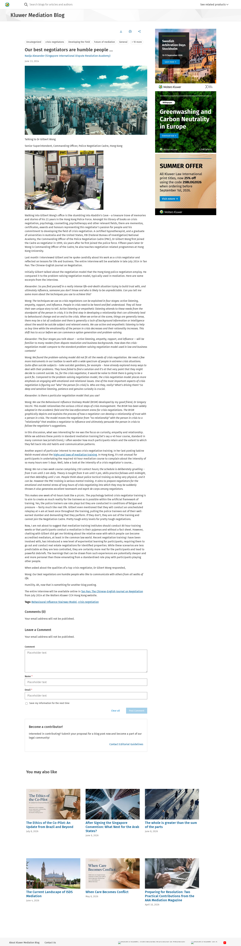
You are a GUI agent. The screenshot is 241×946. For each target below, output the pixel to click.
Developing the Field (79, 42)
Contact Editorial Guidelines (126, 744)
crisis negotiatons (54, 42)
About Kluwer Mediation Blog (24, 942)
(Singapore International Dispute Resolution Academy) (77, 55)
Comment (30, 646)
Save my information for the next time (49, 703)
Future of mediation (104, 42)
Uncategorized (33, 42)
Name (28, 676)
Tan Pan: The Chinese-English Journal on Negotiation (112, 591)
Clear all (115, 710)
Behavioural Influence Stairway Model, (54, 601)
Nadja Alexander (35, 55)
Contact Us (50, 942)
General (123, 42)
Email (28, 689)
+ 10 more (137, 42)
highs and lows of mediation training (75, 454)
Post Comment (136, 710)
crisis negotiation (88, 601)
